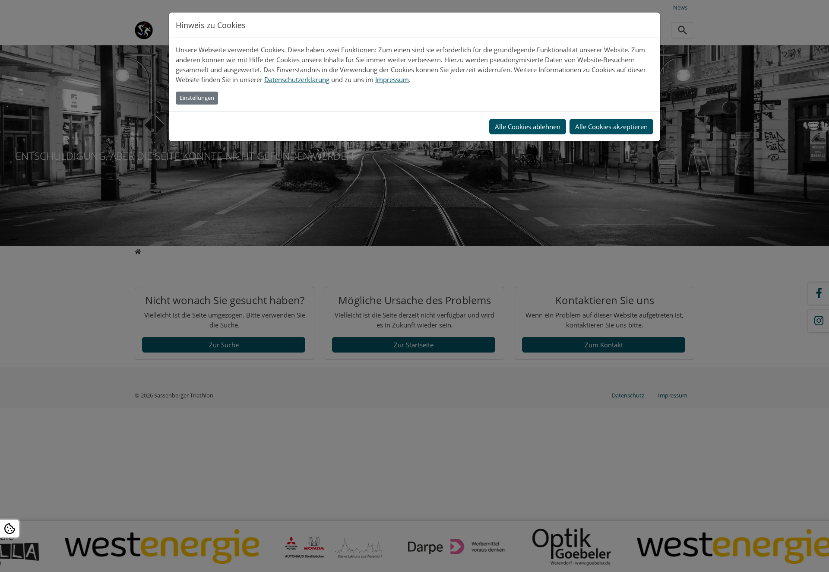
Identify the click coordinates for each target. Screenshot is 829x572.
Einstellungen (197, 98)
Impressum (392, 79)
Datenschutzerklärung (296, 79)
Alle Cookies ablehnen (527, 126)
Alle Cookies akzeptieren (611, 126)
